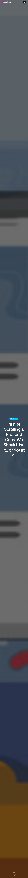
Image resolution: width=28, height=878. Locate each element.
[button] (24, 2)
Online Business (14, 418)
